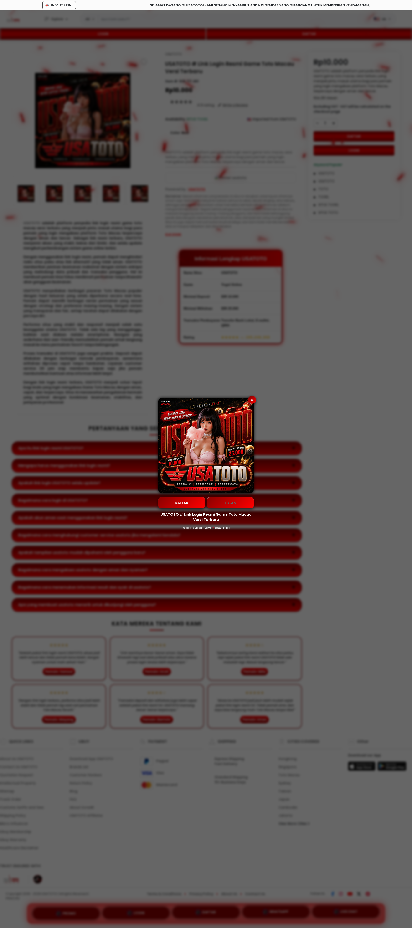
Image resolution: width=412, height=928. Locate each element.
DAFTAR (181, 502)
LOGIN (230, 502)
